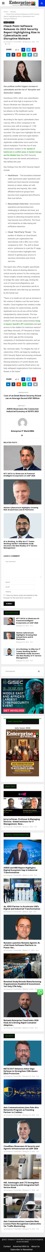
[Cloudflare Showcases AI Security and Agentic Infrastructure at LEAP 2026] (22, 1130)
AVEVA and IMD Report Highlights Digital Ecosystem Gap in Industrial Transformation (20, 870)
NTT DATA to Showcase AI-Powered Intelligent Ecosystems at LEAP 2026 (19, 474)
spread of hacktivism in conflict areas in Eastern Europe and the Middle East (22, 152)
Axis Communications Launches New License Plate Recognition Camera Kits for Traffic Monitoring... (22, 1223)
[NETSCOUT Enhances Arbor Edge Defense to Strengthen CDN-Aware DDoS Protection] (22, 1053)
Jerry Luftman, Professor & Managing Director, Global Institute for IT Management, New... (22, 821)
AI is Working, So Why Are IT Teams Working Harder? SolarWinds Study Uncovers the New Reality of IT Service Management (20, 544)
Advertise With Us (21, 1246)
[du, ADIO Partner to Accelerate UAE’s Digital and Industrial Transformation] (22, 890)
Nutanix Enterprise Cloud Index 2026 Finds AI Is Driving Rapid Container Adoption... (21, 1022)
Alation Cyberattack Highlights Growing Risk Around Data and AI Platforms (21, 508)
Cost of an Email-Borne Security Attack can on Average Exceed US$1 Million (22, 396)
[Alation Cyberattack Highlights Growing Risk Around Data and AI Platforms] (9, 635)
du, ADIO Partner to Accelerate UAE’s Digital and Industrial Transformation (22, 907)
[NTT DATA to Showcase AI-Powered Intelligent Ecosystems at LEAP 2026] (9, 621)
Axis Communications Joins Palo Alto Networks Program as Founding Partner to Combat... (21, 1110)
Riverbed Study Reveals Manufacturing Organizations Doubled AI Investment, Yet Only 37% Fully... (22, 984)
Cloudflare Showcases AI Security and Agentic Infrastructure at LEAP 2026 (21, 1147)
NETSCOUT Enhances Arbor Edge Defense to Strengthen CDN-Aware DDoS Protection (21, 1071)
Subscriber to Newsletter (21, 1249)
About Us (35, 1246)
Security (11, 22)
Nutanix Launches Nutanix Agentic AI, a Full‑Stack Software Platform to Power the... (22, 945)
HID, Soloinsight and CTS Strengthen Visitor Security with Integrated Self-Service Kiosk (21, 1185)
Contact (7, 1246)
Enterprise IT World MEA (13, 42)
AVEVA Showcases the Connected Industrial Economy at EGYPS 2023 (22, 410)
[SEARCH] (38, 671)
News (5, 22)
